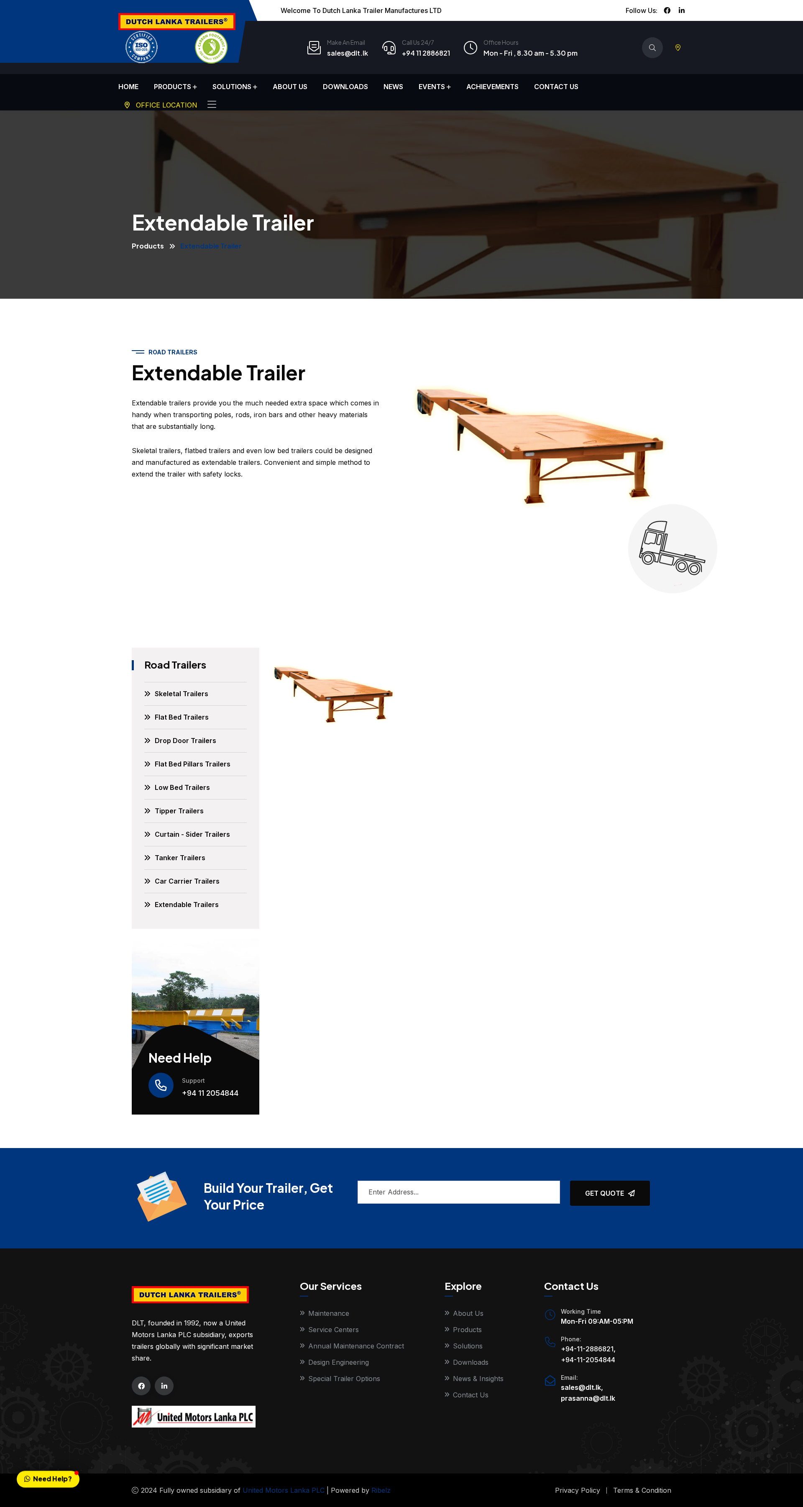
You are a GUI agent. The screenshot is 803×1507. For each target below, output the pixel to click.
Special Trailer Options (344, 1378)
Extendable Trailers (187, 904)
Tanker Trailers (180, 857)
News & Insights (478, 1378)
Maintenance (328, 1313)
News (393, 86)
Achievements (492, 86)
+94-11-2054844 (588, 1360)
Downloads (345, 86)
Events (432, 86)
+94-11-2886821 (587, 1349)
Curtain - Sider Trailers (192, 834)
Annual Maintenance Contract (356, 1346)
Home (128, 86)
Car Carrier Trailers (187, 881)
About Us (290, 86)
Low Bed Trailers (182, 787)
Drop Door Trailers (185, 740)
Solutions (231, 86)
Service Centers (333, 1329)
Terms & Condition (642, 1490)
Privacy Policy (577, 1490)
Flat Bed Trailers (182, 717)
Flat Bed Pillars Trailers (192, 764)
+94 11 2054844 (210, 1093)
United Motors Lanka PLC (284, 1490)
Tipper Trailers (179, 811)
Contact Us (556, 86)
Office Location (165, 105)
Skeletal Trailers (181, 693)
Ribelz (381, 1490)
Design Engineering (338, 1362)
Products (172, 86)
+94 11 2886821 (426, 53)
